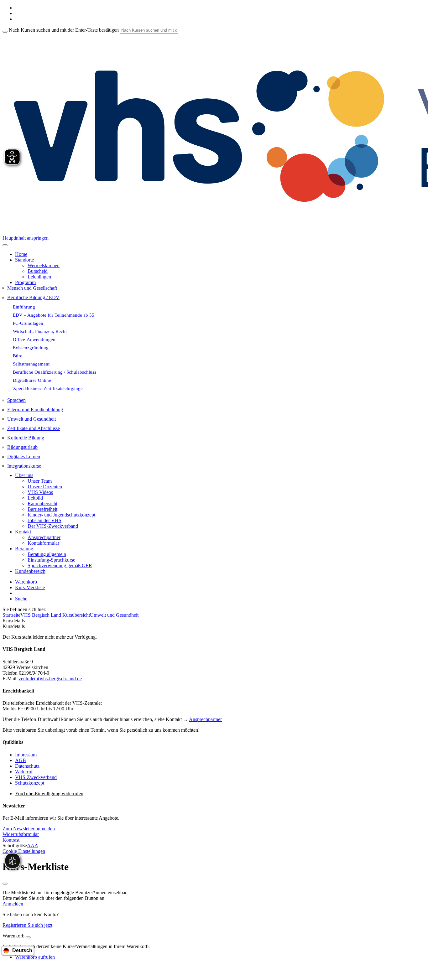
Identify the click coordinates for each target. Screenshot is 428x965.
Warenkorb (26, 581)
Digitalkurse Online (32, 380)
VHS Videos (40, 492)
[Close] (28, 937)
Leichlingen (39, 276)
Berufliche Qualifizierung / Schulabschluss (54, 372)
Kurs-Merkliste (30, 587)
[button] (29, 828)
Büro (18, 355)
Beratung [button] (24, 548)
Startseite (11, 615)
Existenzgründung (31, 347)
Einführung (24, 306)
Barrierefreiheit (42, 509)
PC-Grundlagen (28, 323)
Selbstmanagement (31, 363)
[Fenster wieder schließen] (5, 884)
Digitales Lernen (23, 456)
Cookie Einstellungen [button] (24, 851)
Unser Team (40, 481)
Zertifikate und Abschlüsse (33, 428)
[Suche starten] (5, 32)
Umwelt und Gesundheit (31, 419)
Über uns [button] (24, 475)
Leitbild (35, 498)
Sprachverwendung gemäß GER (60, 565)
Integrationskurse (24, 466)
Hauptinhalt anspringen (26, 238)
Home (21, 254)
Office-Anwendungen (34, 339)
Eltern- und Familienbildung (35, 409)
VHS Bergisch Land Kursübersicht (55, 615)
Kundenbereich (30, 571)
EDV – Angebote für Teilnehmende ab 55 (53, 315)
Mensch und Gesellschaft (32, 288)
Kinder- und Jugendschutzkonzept (61, 514)
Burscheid (38, 271)
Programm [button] (25, 282)
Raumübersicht (42, 503)
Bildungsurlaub (22, 447)
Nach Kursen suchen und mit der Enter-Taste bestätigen (64, 30)
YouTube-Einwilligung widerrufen (49, 793)
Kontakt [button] (23, 531)
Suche (21, 598)
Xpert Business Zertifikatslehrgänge (48, 388)
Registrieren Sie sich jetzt (27, 925)
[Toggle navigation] (5, 245)
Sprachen (16, 400)
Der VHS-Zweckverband (53, 526)
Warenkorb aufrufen (35, 957)
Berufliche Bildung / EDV (33, 297)
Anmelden (13, 903)
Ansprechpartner (44, 537)
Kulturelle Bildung (25, 437)
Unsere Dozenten (45, 486)
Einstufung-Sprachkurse (51, 560)
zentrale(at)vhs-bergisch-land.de (50, 678)
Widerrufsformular (21, 834)
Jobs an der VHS (44, 520)
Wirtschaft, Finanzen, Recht (40, 331)
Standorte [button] (24, 259)
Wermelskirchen (44, 265)
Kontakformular (43, 543)
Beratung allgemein (47, 554)
